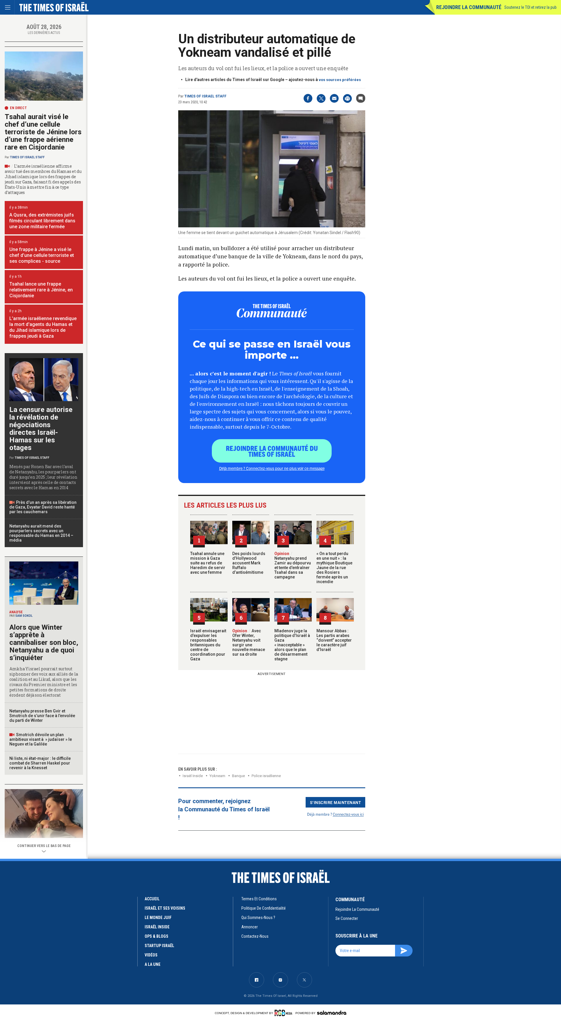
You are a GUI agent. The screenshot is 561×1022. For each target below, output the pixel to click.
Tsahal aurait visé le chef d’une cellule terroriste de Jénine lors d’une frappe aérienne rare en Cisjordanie (43, 132)
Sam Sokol (23, 615)
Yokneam (217, 776)
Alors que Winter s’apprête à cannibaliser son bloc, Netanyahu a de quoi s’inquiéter (43, 642)
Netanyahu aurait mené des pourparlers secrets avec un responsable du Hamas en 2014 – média (41, 533)
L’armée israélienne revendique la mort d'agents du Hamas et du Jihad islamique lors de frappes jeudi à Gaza (43, 327)
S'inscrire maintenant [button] (335, 802)
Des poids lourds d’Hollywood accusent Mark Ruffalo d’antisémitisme (248, 563)
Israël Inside (193, 776)
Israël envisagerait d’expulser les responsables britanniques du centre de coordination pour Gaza (208, 644)
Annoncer (249, 927)
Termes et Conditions (259, 898)
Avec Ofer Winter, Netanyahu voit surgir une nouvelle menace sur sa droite (248, 642)
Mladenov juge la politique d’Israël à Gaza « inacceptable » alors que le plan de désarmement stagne (292, 644)
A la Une (152, 964)
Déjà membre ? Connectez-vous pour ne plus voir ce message (272, 468)
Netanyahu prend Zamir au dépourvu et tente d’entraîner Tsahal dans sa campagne (292, 565)
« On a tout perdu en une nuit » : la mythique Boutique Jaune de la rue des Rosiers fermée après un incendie (334, 567)
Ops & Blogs (156, 936)
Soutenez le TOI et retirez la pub (530, 7)
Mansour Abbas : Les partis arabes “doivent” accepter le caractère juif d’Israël (334, 640)
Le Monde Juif (158, 917)
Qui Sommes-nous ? (258, 917)
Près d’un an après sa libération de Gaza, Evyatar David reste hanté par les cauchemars (43, 507)
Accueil (152, 898)
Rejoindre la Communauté (468, 7)
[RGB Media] (284, 1013)
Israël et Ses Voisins (165, 908)
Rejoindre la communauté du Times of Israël (272, 451)
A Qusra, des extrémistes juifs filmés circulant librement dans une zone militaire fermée (42, 220)
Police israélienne (266, 776)
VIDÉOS (151, 955)
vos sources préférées (340, 80)
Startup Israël (159, 945)
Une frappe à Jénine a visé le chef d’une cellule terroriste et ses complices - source (41, 255)
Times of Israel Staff (205, 96)
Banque (238, 776)
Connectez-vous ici (348, 814)
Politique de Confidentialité (263, 908)
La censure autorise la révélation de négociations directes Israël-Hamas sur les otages (40, 429)
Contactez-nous (255, 936)
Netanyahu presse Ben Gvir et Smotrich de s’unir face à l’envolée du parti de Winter (42, 716)
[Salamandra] (331, 1013)
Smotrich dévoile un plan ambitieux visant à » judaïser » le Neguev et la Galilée (40, 739)
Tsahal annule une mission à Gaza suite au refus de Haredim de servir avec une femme (207, 563)
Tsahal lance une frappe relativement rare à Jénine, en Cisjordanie (41, 289)
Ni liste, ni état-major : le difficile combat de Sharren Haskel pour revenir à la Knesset (40, 763)
